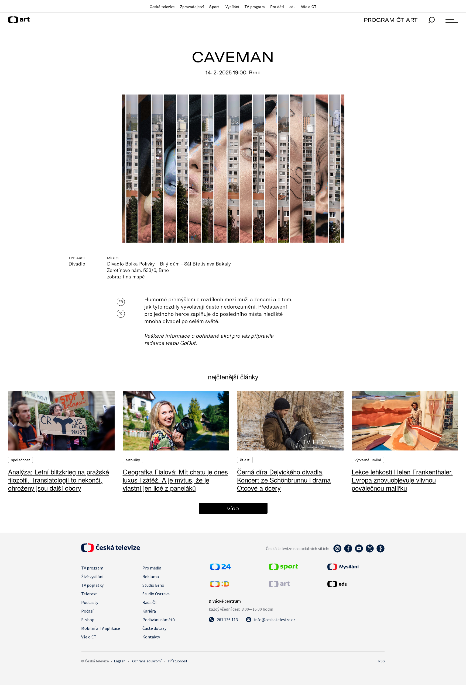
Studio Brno (153, 585)
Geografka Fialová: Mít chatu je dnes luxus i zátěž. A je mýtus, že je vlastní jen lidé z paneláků (175, 479)
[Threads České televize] (380, 551)
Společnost (20, 459)
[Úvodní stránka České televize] (110, 550)
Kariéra (149, 611)
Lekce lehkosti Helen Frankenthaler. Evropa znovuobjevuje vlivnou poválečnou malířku (402, 479)
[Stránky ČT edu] (355, 584)
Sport (214, 6)
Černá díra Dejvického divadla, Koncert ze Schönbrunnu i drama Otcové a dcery (284, 479)
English (119, 661)
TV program (255, 6)
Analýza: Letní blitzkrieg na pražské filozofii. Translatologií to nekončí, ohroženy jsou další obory (58, 479)
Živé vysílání (92, 576)
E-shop (87, 619)
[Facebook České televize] (348, 551)
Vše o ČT (308, 6)
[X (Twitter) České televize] (369, 551)
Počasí (87, 611)
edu (292, 6)
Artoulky (133, 459)
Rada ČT (149, 602)
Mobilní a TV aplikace (100, 628)
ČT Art (244, 459)
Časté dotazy (154, 628)
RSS (381, 661)
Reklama (150, 576)
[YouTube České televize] (359, 551)
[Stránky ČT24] (220, 568)
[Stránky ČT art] (279, 585)
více (233, 508)
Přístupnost (177, 661)
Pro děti (277, 6)
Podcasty (89, 602)
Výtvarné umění (368, 459)
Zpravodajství (192, 6)
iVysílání (231, 6)
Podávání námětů (158, 619)
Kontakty (151, 636)
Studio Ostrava (156, 593)
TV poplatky (92, 585)
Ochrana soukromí (147, 661)
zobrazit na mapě (126, 276)
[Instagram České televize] (337, 551)
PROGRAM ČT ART (390, 19)
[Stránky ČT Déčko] (219, 585)
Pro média (151, 568)
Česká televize (162, 6)
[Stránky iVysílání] (355, 567)
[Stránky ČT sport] (283, 568)
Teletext (89, 593)
